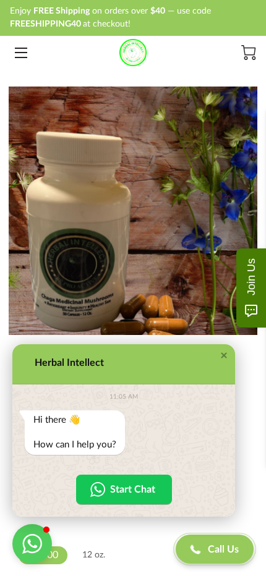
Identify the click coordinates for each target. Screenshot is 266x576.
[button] (224, 355)
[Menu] (20, 53)
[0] (248, 52)
